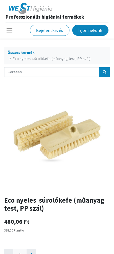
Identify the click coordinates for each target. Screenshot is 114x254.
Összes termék (21, 52)
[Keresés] (104, 72)
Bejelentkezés (49, 30)
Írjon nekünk (90, 30)
